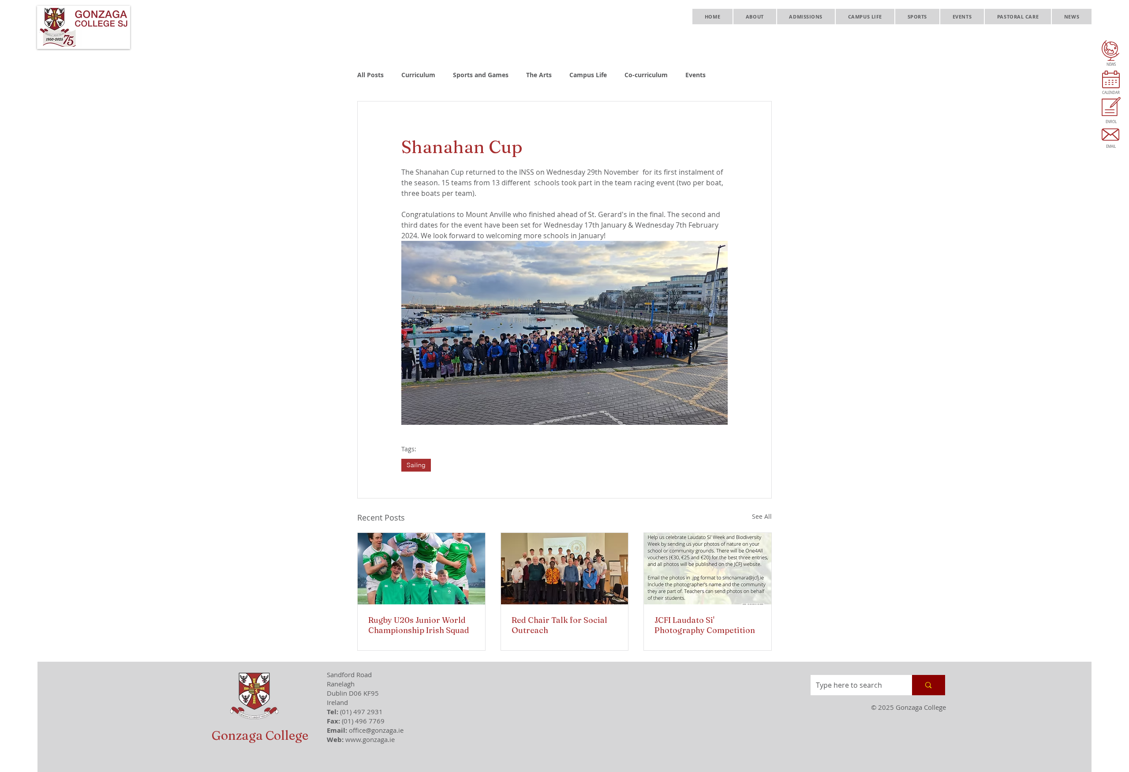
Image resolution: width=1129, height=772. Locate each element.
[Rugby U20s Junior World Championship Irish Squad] (421, 568)
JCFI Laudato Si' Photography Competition (704, 625)
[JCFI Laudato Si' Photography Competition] (707, 568)
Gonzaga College (260, 735)
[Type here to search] (928, 685)
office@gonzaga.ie (376, 730)
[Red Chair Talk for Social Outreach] (564, 568)
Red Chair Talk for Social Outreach (559, 625)
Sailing (416, 465)
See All (762, 516)
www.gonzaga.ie (370, 739)
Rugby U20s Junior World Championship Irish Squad (418, 625)
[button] (754, 16)
